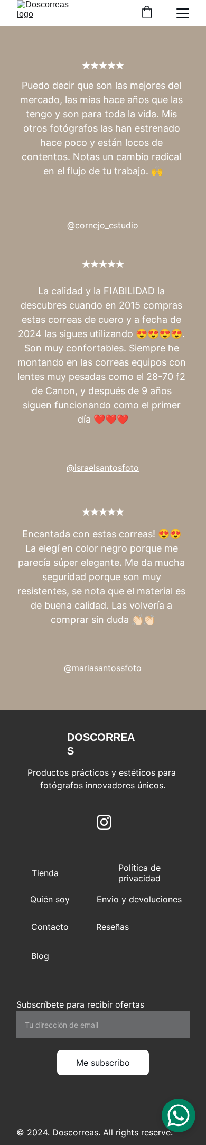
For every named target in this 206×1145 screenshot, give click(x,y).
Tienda (45, 873)
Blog (40, 956)
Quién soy (50, 899)
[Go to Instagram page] (104, 822)
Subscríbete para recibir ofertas (80, 1004)
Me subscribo (103, 1062)
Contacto (50, 926)
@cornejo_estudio (102, 225)
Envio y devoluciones (139, 899)
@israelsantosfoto (103, 467)
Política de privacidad (139, 872)
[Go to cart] (147, 13)
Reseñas (112, 926)
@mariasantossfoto (103, 668)
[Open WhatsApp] (178, 1115)
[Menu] (182, 13)
